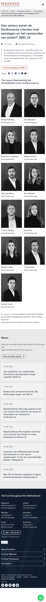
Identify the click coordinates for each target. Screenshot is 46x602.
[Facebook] (2, 585)
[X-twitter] (13, 585)
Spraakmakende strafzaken (21, 317)
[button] (43, 4)
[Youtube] (17, 585)
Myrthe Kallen (7, 267)
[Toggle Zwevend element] (41, 598)
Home (13, 11)
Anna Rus (28, 230)
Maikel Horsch (30, 156)
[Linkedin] (10, 585)
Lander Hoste (7, 304)
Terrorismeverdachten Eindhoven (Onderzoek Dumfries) (20, 322)
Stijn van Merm (37, 317)
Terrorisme (4, 319)
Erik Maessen (29, 119)
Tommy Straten (7, 230)
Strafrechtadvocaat (7, 122)
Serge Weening (7, 119)
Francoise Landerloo (24, 11)
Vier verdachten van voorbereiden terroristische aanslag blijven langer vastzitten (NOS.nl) (19, 374)
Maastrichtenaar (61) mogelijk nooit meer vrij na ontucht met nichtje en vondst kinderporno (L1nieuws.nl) (21, 434)
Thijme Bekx (29, 267)
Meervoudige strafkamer (35, 314)
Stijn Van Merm (7, 193)
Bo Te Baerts (29, 193)
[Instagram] (6, 585)
